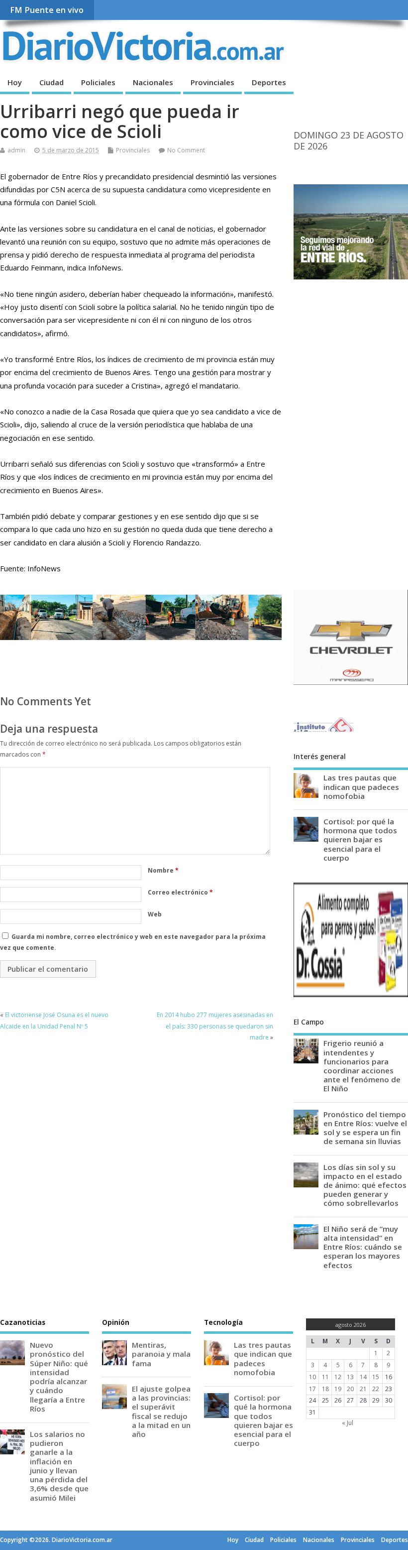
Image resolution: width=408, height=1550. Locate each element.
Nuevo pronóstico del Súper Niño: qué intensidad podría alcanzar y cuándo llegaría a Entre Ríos (59, 1377)
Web (155, 914)
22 (375, 1389)
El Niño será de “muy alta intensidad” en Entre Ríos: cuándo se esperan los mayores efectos (362, 1247)
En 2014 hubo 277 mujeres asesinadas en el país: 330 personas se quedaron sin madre (215, 1026)
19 (337, 1389)
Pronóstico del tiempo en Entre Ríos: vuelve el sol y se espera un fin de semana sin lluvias (365, 1128)
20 (350, 1389)
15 (375, 1377)
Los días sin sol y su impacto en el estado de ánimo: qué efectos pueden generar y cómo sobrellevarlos (365, 1185)
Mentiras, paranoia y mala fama (161, 1354)
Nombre (163, 870)
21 (363, 1389)
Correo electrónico (180, 892)
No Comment (186, 150)
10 (312, 1377)
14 (363, 1377)
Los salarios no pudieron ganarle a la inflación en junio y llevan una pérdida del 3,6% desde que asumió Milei (59, 1466)
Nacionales (153, 82)
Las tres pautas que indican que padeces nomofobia (361, 786)
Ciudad (51, 82)
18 (325, 1389)
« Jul (347, 1423)
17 (312, 1389)
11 (325, 1377)
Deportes (269, 82)
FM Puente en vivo (47, 9)
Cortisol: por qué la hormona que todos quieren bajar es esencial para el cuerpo (360, 839)
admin (16, 150)
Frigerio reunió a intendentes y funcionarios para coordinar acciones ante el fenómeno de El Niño (362, 1065)
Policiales (98, 82)
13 (350, 1377)
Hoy (14, 82)
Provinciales (212, 82)
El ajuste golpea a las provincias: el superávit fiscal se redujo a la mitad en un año (161, 1411)
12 (337, 1377)
